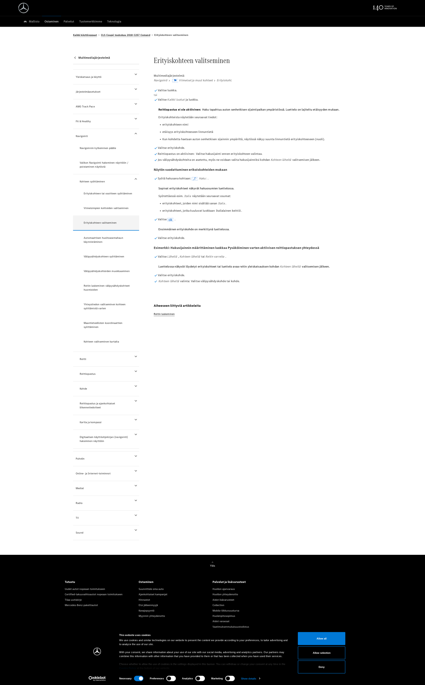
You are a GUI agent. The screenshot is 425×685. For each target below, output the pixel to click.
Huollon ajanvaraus (223, 589)
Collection (218, 605)
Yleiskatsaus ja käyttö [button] (88, 77)
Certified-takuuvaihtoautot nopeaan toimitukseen (94, 594)
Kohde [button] (83, 388)
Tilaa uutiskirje (73, 600)
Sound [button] (79, 532)
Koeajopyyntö (146, 610)
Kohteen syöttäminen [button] (92, 181)
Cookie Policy (127, 668)
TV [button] (77, 518)
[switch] (171, 678)
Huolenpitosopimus (223, 616)
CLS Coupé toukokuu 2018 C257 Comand (125, 35)
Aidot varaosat (220, 621)
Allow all (322, 638)
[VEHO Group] (23, 8)
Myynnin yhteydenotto (152, 616)
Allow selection (322, 652)
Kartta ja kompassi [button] (91, 422)
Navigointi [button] (82, 136)
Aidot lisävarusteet (223, 600)
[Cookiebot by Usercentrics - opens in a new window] (97, 678)
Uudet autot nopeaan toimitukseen (85, 589)
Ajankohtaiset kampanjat (153, 594)
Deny (322, 667)
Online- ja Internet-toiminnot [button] (93, 473)
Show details (248, 678)
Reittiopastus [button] (88, 374)
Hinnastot (144, 600)
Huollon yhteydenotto (225, 594)
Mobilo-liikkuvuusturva (225, 610)
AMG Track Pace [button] (85, 106)
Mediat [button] (80, 488)
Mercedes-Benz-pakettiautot (81, 605)
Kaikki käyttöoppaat (85, 35)
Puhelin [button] (80, 458)
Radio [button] (79, 503)
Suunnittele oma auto (151, 589)
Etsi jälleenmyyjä (148, 605)
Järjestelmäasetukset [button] (88, 91)
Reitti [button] (83, 359)
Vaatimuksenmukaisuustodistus (230, 626)
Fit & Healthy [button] (83, 121)
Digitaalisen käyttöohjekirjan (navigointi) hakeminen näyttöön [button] (104, 439)
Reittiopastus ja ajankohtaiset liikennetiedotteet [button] (97, 405)
